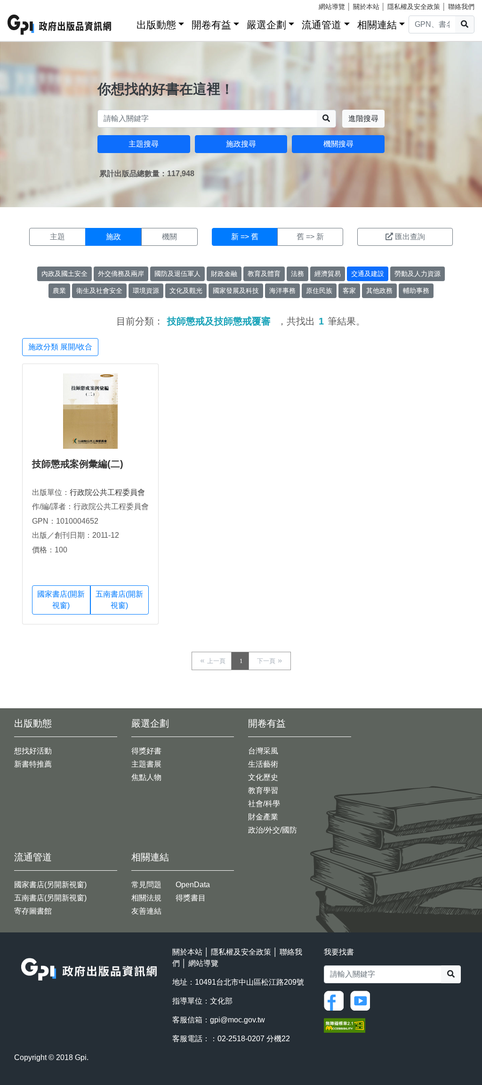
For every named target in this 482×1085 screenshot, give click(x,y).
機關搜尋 (338, 144)
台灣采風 (263, 751)
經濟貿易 (327, 273)
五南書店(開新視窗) (119, 599)
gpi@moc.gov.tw (237, 1020)
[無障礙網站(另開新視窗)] (344, 1024)
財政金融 (224, 273)
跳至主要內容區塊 (26, 4)
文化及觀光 (185, 290)
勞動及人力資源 (417, 273)
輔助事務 (416, 290)
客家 (349, 290)
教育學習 (263, 790)
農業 (59, 290)
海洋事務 (282, 290)
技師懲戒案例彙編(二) (77, 464)
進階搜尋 (363, 118)
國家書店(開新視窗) (61, 599)
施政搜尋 (241, 144)
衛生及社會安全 (99, 290)
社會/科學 (264, 804)
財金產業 (263, 817)
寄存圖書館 (33, 911)
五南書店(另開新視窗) (50, 898)
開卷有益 (211, 24)
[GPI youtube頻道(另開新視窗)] (362, 1000)
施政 (113, 237)
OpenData (193, 885)
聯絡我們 (461, 6)
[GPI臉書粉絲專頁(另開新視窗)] (336, 1000)
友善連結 (146, 911)
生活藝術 (263, 764)
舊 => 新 (310, 237)
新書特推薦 (33, 764)
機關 (169, 237)
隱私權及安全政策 (413, 6)
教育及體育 (264, 273)
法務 (297, 273)
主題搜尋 (144, 144)
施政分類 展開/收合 (60, 347)
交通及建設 (367, 273)
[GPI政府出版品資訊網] (60, 24)
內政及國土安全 (64, 273)
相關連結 (377, 24)
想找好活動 (33, 751)
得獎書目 (191, 898)
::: (126, 23)
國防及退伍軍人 (177, 273)
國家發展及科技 (236, 290)
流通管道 (321, 24)
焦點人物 (146, 777)
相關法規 (146, 898)
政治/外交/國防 (272, 830)
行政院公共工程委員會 (107, 492)
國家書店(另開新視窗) (50, 885)
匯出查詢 (410, 237)
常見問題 (146, 885)
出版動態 (156, 24)
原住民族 (319, 290)
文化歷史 (263, 777)
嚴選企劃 (266, 24)
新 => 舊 (244, 237)
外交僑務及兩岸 (121, 273)
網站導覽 (332, 6)
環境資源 (146, 290)
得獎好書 (146, 751)
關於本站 (366, 6)
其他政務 (379, 290)
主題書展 (146, 764)
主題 (57, 237)
